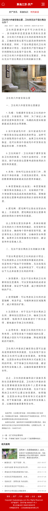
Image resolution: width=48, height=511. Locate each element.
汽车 (21, 496)
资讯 (8, 496)
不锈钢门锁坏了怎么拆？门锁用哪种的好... (25, 438)
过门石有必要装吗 (16, 435)
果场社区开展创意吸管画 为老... (17, 471)
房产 (14, 496)
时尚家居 (35, 11)
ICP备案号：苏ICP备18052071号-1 (24, 502)
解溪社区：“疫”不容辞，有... (15, 462)
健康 (39, 496)
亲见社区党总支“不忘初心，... (16, 486)
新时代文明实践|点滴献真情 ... (16, 490)
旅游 (27, 496)
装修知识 (24, 11)
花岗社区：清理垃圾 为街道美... (17, 481)
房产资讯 (13, 11)
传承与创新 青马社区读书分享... (17, 467)
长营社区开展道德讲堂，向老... (17, 476)
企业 (33, 496)
